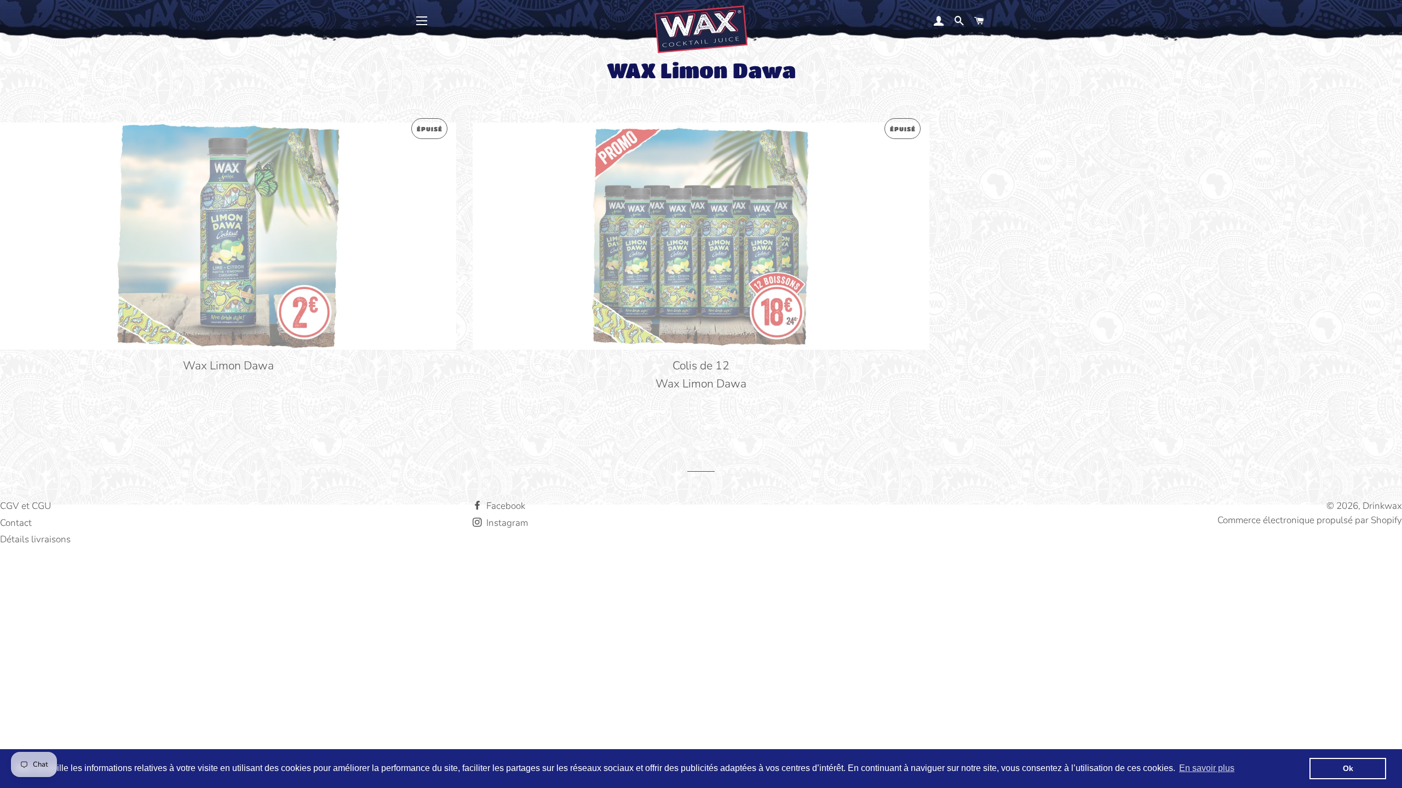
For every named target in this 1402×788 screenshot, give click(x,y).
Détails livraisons (35, 539)
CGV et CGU (25, 506)
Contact (16, 523)
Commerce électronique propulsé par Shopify (1309, 520)
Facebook (504, 506)
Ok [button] (1348, 768)
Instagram (506, 523)
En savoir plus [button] (1206, 768)
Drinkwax (1382, 506)
